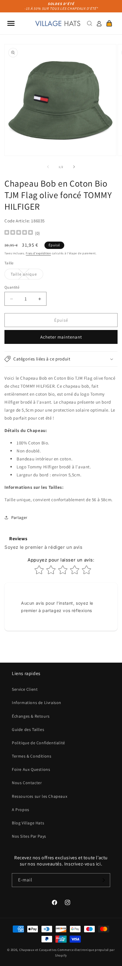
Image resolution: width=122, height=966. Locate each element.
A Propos (20, 809)
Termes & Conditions (31, 756)
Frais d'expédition (38, 253)
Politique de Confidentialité (38, 742)
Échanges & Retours (31, 716)
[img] (18, 233)
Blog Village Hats (28, 823)
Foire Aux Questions (31, 769)
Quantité (11, 287)
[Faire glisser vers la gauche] (47, 166)
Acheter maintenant (61, 337)
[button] (11, 23)
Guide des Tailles (28, 729)
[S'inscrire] (103, 880)
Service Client (25, 689)
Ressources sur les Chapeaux (39, 796)
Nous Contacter (27, 782)
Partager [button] (19, 517)
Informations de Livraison (36, 702)
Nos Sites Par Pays (29, 836)
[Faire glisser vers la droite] (74, 166)
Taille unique (27, 275)
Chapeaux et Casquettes (38, 950)
